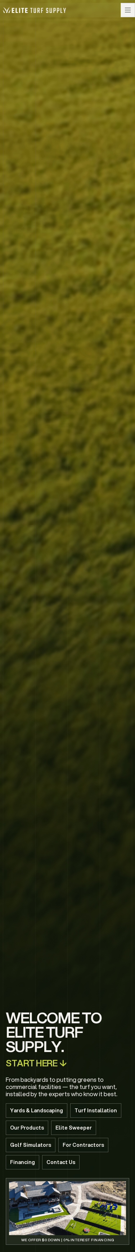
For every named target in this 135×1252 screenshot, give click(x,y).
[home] (34, 10)
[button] (128, 10)
